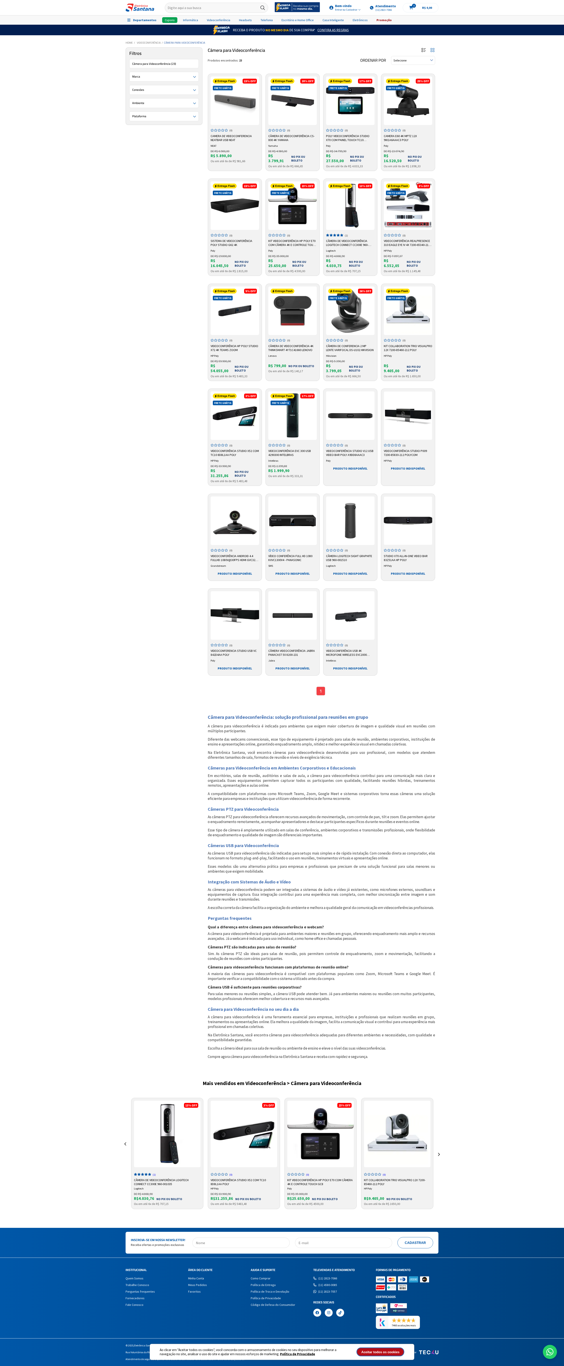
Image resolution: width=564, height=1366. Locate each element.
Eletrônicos (360, 20)
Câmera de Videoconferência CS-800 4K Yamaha (291, 138)
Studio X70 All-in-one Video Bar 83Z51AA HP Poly (406, 558)
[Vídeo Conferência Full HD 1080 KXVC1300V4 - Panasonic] (292, 520)
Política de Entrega (263, 1285)
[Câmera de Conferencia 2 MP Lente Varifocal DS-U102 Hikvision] (350, 310)
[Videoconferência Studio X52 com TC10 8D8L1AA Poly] (235, 415)
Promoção (384, 20)
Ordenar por (373, 60)
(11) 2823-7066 (327, 1278)
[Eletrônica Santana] (140, 8)
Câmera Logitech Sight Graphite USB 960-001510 (349, 558)
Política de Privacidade (297, 1354)
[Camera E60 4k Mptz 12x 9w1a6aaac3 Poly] (408, 100)
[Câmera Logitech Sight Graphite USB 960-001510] (350, 520)
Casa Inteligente (333, 20)
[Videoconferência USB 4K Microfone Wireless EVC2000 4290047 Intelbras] (350, 615)
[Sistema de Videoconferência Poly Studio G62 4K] (235, 205)
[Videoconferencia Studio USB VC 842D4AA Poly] (235, 615)
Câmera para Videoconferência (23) (154, 63)
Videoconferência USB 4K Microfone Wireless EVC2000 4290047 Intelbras (346, 653)
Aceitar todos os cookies (380, 1352)
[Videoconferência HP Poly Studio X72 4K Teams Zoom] (235, 310)
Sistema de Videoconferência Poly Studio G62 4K (231, 243)
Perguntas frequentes (140, 1292)
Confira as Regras (333, 30)
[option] (167, 1153)
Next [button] (439, 1149)
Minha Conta (196, 1278)
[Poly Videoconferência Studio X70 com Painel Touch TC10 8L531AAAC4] (350, 100)
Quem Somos (134, 1278)
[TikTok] (340, 1313)
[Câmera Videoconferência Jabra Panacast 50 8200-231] (292, 615)
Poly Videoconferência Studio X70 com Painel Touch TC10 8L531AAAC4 (347, 138)
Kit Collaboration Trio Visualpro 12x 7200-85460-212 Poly (408, 348)
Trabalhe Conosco (137, 1285)
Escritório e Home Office (298, 20)
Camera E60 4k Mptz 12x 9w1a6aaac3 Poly (400, 138)
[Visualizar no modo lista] (423, 50)
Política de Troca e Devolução (270, 1292)
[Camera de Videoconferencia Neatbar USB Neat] (235, 100)
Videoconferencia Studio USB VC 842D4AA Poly (234, 653)
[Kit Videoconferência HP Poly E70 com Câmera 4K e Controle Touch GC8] (292, 205)
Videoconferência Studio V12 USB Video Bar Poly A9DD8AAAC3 (349, 453)
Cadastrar (415, 1243)
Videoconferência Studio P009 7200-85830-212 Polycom (405, 453)
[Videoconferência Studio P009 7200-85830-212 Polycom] (408, 415)
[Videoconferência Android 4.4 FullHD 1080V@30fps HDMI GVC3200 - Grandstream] (235, 520)
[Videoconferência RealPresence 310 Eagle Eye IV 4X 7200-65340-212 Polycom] (408, 205)
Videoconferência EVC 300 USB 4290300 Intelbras (289, 453)
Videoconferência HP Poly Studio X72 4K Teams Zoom (234, 348)
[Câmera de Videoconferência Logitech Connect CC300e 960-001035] (350, 205)
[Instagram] (329, 1313)
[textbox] (216, 8)
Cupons (170, 20)
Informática (190, 20)
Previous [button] (125, 1149)
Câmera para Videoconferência (184, 42)
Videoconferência (218, 20)
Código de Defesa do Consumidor (273, 1305)
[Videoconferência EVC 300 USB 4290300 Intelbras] (292, 415)
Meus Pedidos (197, 1285)
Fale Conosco (134, 1305)
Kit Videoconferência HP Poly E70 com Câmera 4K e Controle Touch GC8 (292, 243)
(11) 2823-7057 (327, 1292)
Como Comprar (261, 1278)
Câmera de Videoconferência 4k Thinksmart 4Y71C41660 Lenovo (291, 348)
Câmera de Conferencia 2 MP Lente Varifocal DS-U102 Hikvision (350, 348)
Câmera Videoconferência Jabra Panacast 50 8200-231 (291, 653)
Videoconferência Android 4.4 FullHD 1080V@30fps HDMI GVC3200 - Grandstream (234, 558)
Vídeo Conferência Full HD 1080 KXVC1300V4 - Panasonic (290, 558)
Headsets (245, 20)
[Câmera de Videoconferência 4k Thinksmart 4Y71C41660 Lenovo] (292, 310)
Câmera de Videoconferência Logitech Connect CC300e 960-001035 (347, 243)
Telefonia (267, 20)
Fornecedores (135, 1298)
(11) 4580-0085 (327, 1285)
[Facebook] (317, 1313)
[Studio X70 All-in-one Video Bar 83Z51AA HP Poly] (408, 520)
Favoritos (194, 1292)
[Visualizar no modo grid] (432, 50)
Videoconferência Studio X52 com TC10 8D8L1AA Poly (235, 453)
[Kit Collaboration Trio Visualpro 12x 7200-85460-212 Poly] (408, 310)
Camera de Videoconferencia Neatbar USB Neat (231, 138)
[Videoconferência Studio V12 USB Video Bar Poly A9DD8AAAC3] (350, 415)
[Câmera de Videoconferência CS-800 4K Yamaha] (292, 100)
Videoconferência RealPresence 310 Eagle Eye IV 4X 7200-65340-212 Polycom (407, 243)
